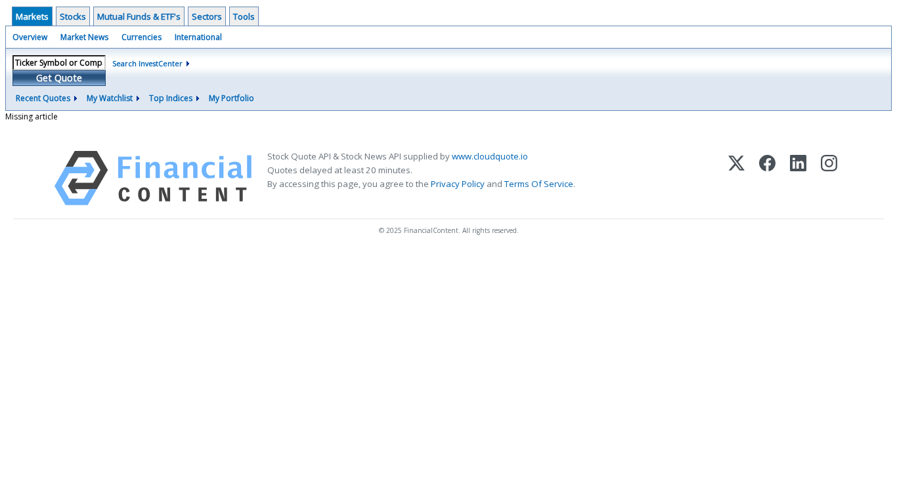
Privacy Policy (458, 184)
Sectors (207, 16)
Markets (32, 16)
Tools (244, 16)
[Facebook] (767, 178)
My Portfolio (231, 98)
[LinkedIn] (798, 178)
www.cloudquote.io (490, 156)
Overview (29, 37)
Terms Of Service (538, 184)
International (198, 37)
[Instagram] (829, 178)
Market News (84, 37)
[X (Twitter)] (736, 178)
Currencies (141, 37)
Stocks (73, 16)
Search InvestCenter (147, 63)
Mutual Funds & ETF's (139, 16)
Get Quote (59, 78)
